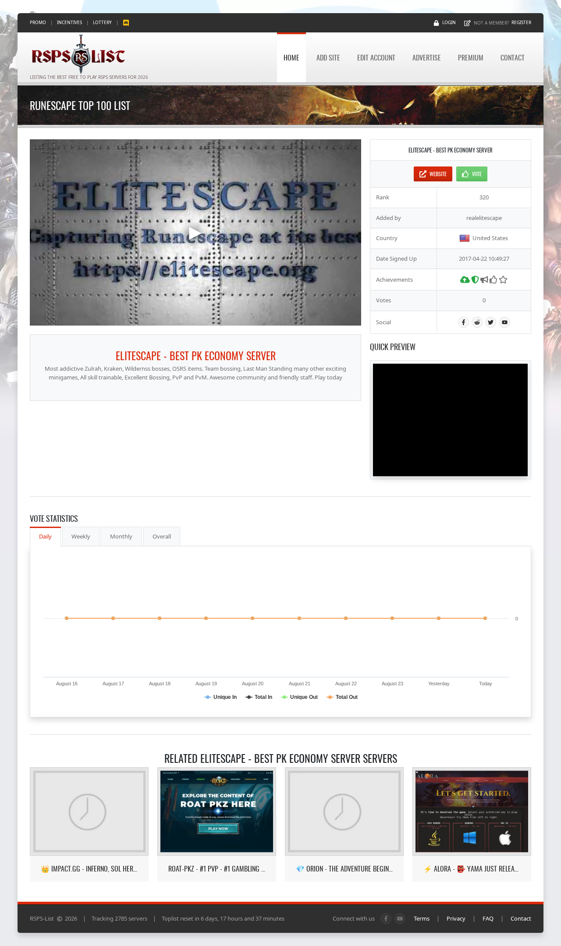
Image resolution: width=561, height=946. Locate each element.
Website (438, 173)
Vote (477, 173)
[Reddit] (477, 322)
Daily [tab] (45, 536)
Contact (513, 57)
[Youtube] (504, 322)
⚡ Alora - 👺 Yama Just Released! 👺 (471, 869)
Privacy (456, 918)
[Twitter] (490, 322)
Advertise (426, 57)
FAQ (488, 918)
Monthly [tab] (121, 536)
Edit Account (376, 57)
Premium (470, 57)
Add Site (328, 57)
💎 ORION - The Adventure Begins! (344, 869)
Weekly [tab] (80, 536)
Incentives (69, 22)
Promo (38, 22)
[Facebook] (463, 322)
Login (449, 22)
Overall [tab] (162, 536)
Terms (422, 918)
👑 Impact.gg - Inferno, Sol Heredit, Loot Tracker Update (89, 869)
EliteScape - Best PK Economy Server (196, 355)
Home (291, 57)
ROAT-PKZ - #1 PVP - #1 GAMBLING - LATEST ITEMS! (216, 869)
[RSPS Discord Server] (126, 22)
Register (521, 22)
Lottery (102, 22)
